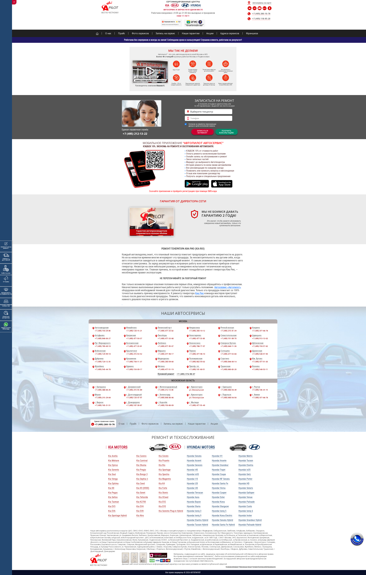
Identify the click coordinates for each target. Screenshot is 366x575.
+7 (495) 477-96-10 (197, 354)
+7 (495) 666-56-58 (228, 397)
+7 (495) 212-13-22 (135, 133)
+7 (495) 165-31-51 (103, 405)
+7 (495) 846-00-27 (103, 338)
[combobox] (208, 111)
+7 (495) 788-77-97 (197, 346)
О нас (122, 423)
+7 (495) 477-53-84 (228, 354)
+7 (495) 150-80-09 (165, 405)
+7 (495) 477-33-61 (134, 346)
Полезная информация (232, 567)
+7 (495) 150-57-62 (260, 346)
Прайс (133, 423)
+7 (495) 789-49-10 (103, 346)
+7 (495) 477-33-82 (165, 330)
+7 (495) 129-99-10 (103, 354)
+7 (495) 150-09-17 (134, 369)
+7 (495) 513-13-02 (260, 338)
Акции (214, 423)
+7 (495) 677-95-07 (165, 346)
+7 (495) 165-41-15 (260, 389)
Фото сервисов (150, 423)
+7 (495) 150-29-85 (103, 330)
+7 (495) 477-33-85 (197, 338)
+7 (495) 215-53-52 (134, 354)
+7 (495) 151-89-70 (228, 338)
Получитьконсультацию (226, 132)
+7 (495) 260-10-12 (197, 330)
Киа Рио (199, 293)
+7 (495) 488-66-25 (103, 389)
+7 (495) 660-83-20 (228, 369)
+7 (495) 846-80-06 (165, 397)
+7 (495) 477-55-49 (197, 405)
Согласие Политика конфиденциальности (264, 567)
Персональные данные (245, 567)
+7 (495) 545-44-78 (103, 369)
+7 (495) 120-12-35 (103, 361)
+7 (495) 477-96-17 (165, 354)
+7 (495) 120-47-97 (134, 397)
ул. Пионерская (196, 397)
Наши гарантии (196, 423)
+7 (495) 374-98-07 (186, 374)
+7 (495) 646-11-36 (228, 346)
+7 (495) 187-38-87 (134, 405)
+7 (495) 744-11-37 (134, 361)
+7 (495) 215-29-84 (103, 397)
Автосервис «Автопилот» (227, 287)
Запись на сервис (173, 423)
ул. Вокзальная (196, 389)
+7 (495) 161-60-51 (197, 369)
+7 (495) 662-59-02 (197, 361)
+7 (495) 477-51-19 (165, 369)
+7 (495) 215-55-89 (134, 389)
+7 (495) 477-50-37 (134, 338)
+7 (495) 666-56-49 (228, 389)
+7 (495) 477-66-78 (260, 330)
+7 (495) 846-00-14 (228, 361)
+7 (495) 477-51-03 (260, 361)
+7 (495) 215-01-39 (228, 330)
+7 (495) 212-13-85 (165, 389)
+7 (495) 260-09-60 (165, 361)
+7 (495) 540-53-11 (260, 369)
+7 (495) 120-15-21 (134, 330)
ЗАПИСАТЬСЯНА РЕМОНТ (202, 132)
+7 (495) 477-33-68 (165, 338)
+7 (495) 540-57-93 (260, 354)
